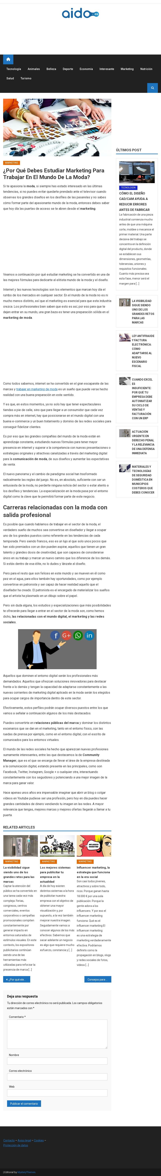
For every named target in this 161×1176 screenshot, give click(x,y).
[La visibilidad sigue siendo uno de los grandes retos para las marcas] (20, 846)
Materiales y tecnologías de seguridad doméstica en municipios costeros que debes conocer (143, 479)
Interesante (107, 69)
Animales (34, 69)
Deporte (68, 69)
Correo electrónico (20, 1070)
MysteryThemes (26, 1172)
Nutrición (146, 69)
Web (12, 1086)
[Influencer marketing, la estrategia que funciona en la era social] (94, 846)
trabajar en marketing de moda (37, 389)
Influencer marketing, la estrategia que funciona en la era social (93, 872)
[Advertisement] (86, 32)
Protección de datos (15, 1145)
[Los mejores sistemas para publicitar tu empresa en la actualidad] (57, 846)
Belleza (51, 69)
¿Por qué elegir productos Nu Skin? (19, 979)
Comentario (17, 1016)
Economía (86, 69)
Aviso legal (24, 1140)
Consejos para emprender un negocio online (100, 979)
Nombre (14, 1055)
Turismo (26, 78)
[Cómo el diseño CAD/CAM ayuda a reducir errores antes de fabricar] (137, 172)
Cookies (39, 1140)
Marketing (127, 69)
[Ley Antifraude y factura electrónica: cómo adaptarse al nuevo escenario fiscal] (125, 337)
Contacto (9, 1140)
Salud (10, 78)
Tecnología (13, 69)
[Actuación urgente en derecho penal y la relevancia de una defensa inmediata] (125, 433)
